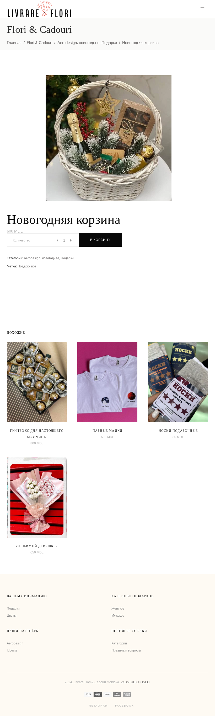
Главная (14, 42)
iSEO (145, 682)
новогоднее (89, 42)
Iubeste (12, 650)
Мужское (117, 615)
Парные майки (107, 431)
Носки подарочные (178, 431)
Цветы (12, 615)
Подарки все (27, 266)
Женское (118, 608)
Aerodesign (67, 42)
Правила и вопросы (126, 650)
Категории (119, 643)
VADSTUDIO (130, 682)
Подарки (109, 42)
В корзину (100, 240)
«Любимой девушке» (36, 546)
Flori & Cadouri (39, 42)
